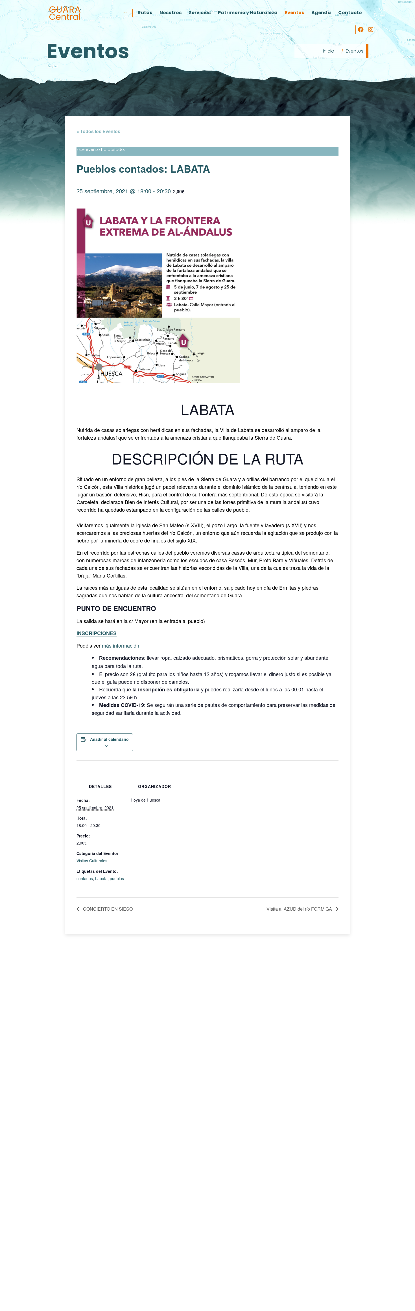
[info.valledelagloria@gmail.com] (125, 13)
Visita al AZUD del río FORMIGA (300, 909)
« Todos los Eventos (98, 131)
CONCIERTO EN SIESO (107, 909)
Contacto (350, 12)
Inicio (328, 51)
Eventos (294, 12)
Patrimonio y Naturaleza (248, 12)
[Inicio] (64, 12)
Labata (101, 878)
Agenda (321, 12)
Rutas (145, 12)
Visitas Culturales (92, 860)
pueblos (117, 878)
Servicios (200, 12)
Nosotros (171, 12)
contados (85, 878)
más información (120, 645)
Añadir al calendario (109, 739)
